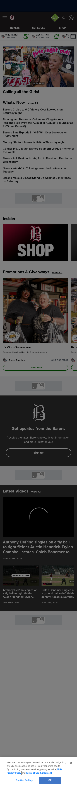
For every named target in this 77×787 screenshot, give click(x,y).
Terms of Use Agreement (39, 773)
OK (50, 780)
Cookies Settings (24, 780)
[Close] (71, 763)
